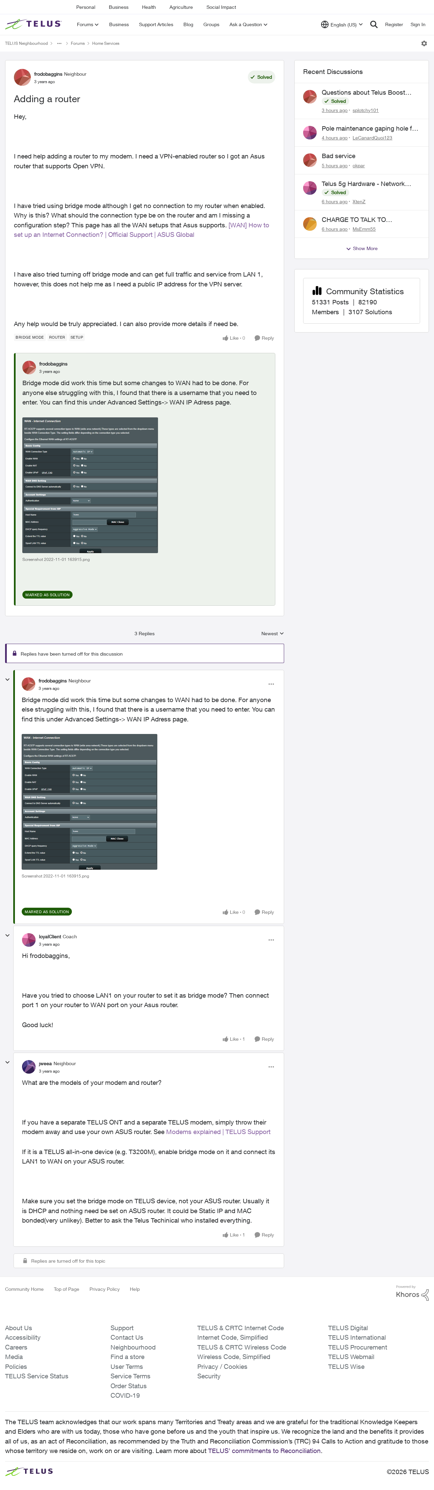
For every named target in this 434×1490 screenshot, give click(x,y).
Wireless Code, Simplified (233, 1356)
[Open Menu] (424, 43)
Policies (16, 1366)
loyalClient (50, 936)
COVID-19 (125, 1395)
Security (209, 1376)
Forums (78, 43)
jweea (45, 1063)
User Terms (127, 1366)
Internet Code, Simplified (232, 1337)
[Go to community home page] (34, 24)
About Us (18, 1328)
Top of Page (66, 1289)
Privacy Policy (105, 1289)
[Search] (374, 24)
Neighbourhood (133, 1347)
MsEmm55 (364, 229)
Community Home (24, 1289)
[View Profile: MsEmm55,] (310, 224)
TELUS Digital (348, 1328)
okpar (359, 165)
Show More (365, 248)
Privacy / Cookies (222, 1366)
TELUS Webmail (351, 1356)
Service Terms (131, 1376)
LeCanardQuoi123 (372, 137)
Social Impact (221, 7)
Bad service (338, 155)
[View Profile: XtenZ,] (310, 188)
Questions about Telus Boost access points (363, 93)
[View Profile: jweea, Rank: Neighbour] (29, 1067)
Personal (85, 7)
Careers (16, 1347)
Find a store (127, 1356)
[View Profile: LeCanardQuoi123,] (310, 132)
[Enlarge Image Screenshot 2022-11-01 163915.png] (90, 485)
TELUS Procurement (357, 1347)
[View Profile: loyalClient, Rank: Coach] (29, 940)
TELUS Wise (346, 1366)
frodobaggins (48, 74)
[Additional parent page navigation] (59, 43)
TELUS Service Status (36, 1376)
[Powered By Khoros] (412, 1293)
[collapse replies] (7, 680)
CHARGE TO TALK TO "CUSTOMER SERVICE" (357, 220)
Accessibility (23, 1337)
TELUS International (357, 1337)
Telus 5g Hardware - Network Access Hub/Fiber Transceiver (364, 184)
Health (149, 7)
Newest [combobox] (272, 633)
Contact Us (127, 1337)
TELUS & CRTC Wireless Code (241, 1347)
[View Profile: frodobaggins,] (29, 367)
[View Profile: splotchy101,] (310, 96)
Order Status (129, 1386)
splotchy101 (366, 110)
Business (119, 7)
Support (122, 1328)
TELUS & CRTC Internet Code (240, 1328)
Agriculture (181, 7)
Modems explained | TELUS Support (218, 1131)
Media (14, 1356)
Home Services (105, 43)
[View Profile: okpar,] (310, 160)
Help (135, 1289)
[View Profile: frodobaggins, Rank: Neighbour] (22, 77)
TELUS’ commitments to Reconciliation (264, 1450)
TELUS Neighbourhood (26, 43)
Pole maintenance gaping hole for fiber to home (370, 129)
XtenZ (359, 201)
